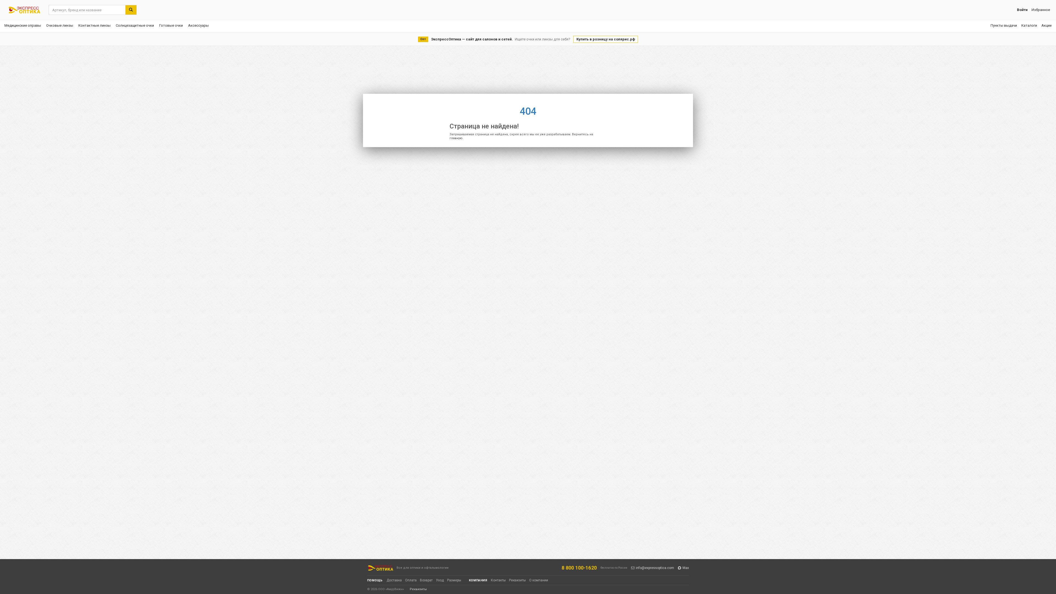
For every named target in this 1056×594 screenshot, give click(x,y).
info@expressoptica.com (655, 568)
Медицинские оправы (22, 25)
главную (456, 138)
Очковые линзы (59, 25)
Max (686, 568)
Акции (1046, 25)
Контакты (498, 580)
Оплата (411, 580)
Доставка (394, 580)
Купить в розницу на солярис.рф (605, 39)
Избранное (1041, 10)
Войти (1022, 10)
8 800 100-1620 (579, 568)
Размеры (454, 580)
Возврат (426, 580)
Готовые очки (171, 25)
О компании (538, 580)
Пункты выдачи (1004, 25)
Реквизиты (517, 580)
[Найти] (130, 10)
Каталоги (1029, 25)
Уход (440, 580)
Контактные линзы (94, 25)
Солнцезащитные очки (135, 25)
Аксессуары (198, 25)
